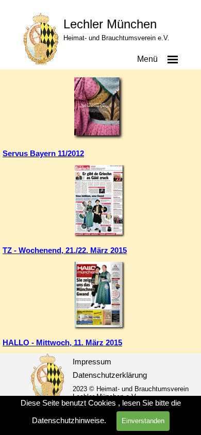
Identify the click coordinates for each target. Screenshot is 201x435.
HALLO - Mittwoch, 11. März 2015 (62, 343)
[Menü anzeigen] (172, 59)
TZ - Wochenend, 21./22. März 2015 (65, 250)
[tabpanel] (100, 153)
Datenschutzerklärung (110, 375)
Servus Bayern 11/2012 (43, 153)
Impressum (92, 362)
